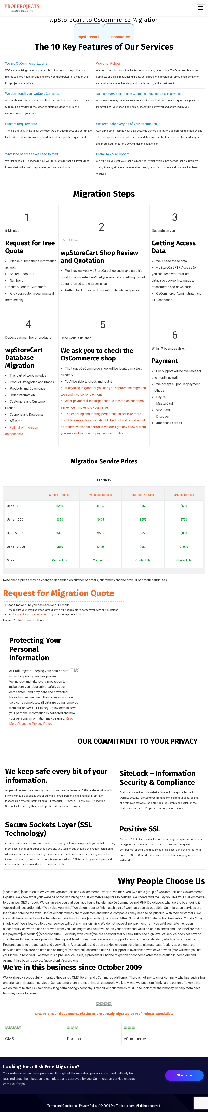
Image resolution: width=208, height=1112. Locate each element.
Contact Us (59, 560)
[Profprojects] (22, 8)
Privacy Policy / (89, 1106)
